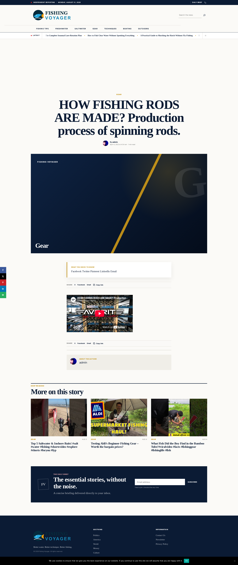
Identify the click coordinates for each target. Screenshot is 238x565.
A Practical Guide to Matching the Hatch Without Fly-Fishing (158, 35)
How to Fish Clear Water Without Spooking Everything (102, 35)
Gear (119, 94)
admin (115, 142)
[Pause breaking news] (204, 35)
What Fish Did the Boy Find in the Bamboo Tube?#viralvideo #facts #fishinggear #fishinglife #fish (177, 447)
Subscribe (192, 482)
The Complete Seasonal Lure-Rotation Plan (55, 35)
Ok (186, 561)
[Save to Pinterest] (3, 282)
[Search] (204, 15)
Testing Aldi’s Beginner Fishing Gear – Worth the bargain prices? (114, 445)
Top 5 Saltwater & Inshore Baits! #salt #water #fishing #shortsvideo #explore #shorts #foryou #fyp (54, 447)
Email (89, 285)
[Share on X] (3, 276)
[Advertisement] (119, 59)
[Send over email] (3, 295)
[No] (234, 560)
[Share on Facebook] (3, 270)
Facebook (81, 285)
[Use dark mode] (205, 2)
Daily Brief (197, 2)
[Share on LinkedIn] (3, 289)
